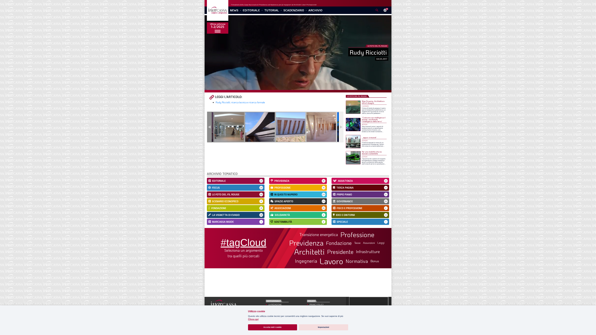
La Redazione (275, 304)
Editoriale (251, 10)
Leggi (381, 243)
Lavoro (331, 261)
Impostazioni (323, 327)
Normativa (357, 261)
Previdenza (306, 243)
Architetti (309, 251)
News (234, 10)
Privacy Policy (316, 304)
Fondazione (339, 243)
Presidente (340, 251)
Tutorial (271, 10)
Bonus (374, 261)
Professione (357, 234)
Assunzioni (369, 242)
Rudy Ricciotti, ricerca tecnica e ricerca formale (240, 102)
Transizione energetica (318, 234)
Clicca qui (253, 319)
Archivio (315, 10)
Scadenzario (293, 10)
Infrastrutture (368, 251)
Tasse (357, 242)
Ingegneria (306, 261)
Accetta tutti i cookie (272, 327)
